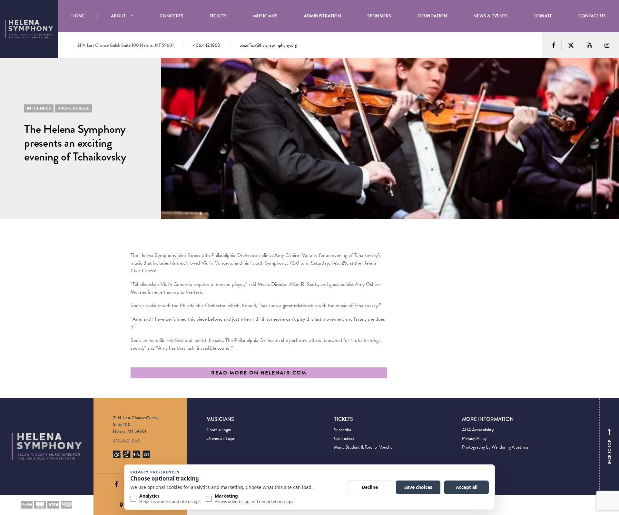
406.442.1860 (206, 45)
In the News (39, 108)
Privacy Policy (474, 438)
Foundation (432, 16)
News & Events (490, 16)
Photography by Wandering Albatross (495, 447)
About (118, 16)
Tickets (218, 16)
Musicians (265, 16)
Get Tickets (344, 438)
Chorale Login (218, 429)
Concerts (171, 16)
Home (78, 16)
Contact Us (592, 16)
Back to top (609, 448)
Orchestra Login (220, 438)
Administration (322, 16)
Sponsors (379, 16)
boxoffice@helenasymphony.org (268, 45)
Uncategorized (73, 108)
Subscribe (342, 429)
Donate (543, 16)
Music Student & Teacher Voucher (364, 447)
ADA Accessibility (478, 429)
